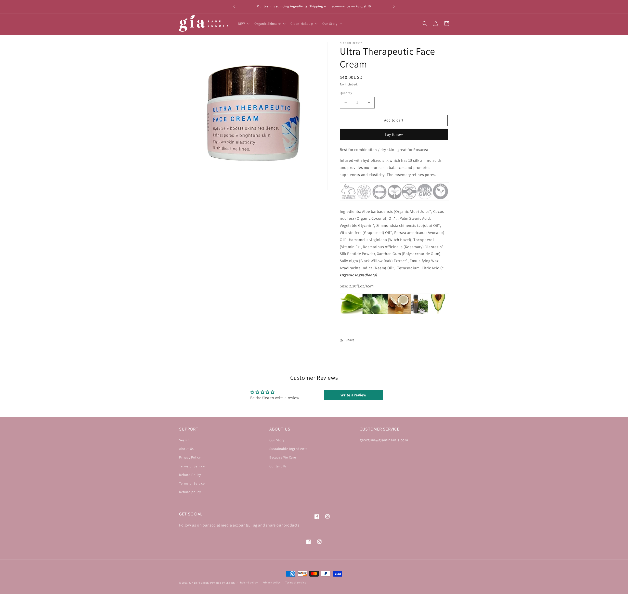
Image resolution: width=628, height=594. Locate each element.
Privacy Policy (189, 457)
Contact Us (278, 466)
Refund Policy (190, 474)
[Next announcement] (394, 6)
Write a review (353, 395)
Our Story (276, 440)
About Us (186, 448)
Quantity (346, 93)
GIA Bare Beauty (199, 582)
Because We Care (282, 457)
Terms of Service (192, 466)
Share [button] (349, 340)
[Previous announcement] (234, 6)
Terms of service (295, 582)
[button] (243, 23)
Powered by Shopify (223, 582)
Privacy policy (271, 582)
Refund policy (190, 492)
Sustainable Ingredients (288, 448)
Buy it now (393, 134)
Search (184, 440)
